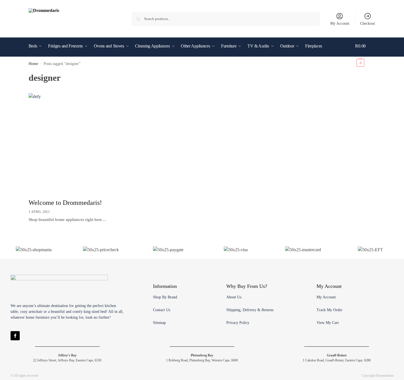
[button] (365, 54)
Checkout (367, 23)
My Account (339, 23)
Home (33, 64)
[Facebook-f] (15, 335)
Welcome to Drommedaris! (65, 202)
